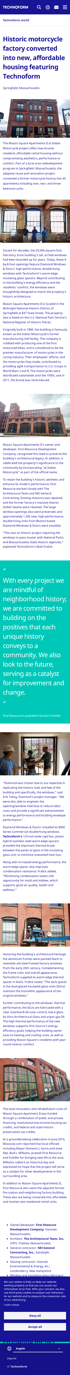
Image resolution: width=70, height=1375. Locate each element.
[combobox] (39, 1348)
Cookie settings (11, 1304)
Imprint (11, 1358)
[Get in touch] (56, 7)
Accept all (35, 1327)
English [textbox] (20, 1348)
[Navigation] (65, 7)
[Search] (39, 7)
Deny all (35, 1316)
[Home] (15, 7)
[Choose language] (48, 7)
